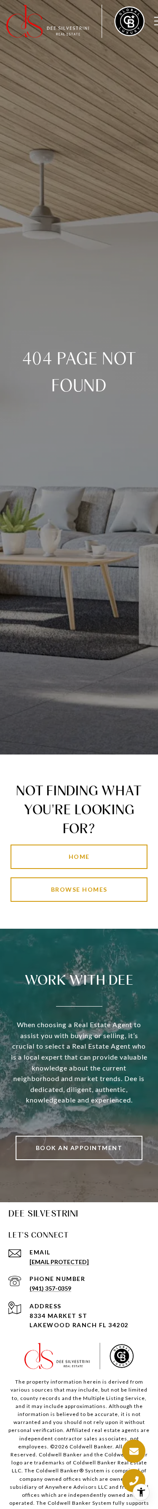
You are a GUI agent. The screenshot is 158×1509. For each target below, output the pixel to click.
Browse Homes (79, 889)
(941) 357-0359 (50, 1288)
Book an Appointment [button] (79, 1147)
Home (79, 856)
